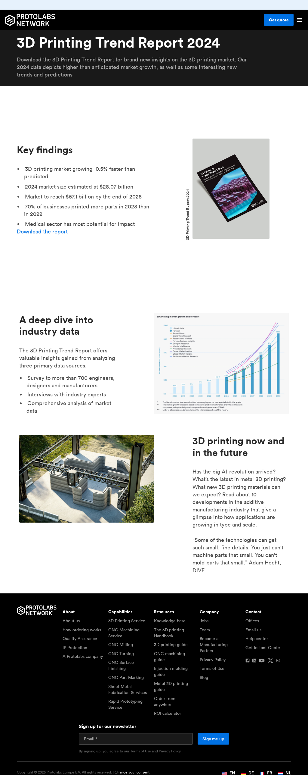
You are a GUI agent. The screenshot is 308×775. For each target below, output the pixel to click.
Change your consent (132, 772)
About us (71, 620)
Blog (204, 677)
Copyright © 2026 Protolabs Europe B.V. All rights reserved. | (83, 772)
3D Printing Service (126, 620)
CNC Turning (121, 653)
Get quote (279, 20)
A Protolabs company (83, 656)
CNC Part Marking (126, 677)
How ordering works (82, 630)
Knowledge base (170, 620)
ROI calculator (167, 713)
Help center (256, 638)
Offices (252, 620)
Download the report (42, 231)
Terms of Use (212, 668)
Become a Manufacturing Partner (214, 644)
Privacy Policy (213, 659)
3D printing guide (171, 644)
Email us (253, 630)
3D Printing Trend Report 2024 (187, 214)
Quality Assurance (80, 638)
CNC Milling (120, 644)
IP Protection (75, 647)
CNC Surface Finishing (121, 665)
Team (205, 630)
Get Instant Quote (262, 647)
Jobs (204, 620)
